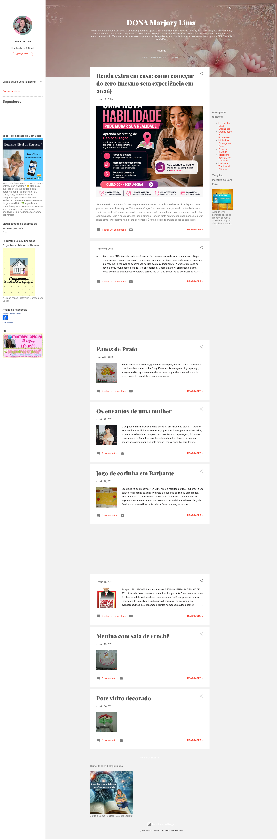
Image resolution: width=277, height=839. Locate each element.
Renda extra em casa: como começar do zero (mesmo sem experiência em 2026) (145, 83)
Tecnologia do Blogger (163, 824)
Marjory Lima (23, 41)
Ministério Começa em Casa (224, 143)
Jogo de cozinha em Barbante (135, 473)
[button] (201, 74)
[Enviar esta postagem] (131, 230)
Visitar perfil (22, 54)
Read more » (195, 229)
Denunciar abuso (12, 91)
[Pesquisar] (231, 9)
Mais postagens (149, 757)
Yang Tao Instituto (223, 150)
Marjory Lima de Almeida (12, 314)
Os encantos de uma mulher (134, 411)
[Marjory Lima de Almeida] (5, 319)
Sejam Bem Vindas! (154, 57)
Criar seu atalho (9, 322)
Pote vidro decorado (123, 698)
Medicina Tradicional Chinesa (224, 166)
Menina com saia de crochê (132, 636)
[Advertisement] (232, 87)
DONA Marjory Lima (161, 22)
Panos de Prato (116, 349)
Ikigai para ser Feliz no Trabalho (224, 157)
